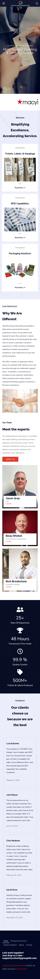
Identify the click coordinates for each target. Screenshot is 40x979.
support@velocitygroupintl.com (19, 958)
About (21, 945)
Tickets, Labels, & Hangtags (20, 153)
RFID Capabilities (20, 203)
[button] (37, 3)
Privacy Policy (21, 969)
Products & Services (19, 941)
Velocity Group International (13, 965)
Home (5, 941)
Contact (29, 945)
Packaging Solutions (20, 253)
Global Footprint (10, 945)
